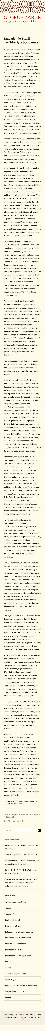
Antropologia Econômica (15, 902)
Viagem (8, 997)
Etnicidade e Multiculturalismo (18, 937)
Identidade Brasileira (23, 801)
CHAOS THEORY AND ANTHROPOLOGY (22, 854)
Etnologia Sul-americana (15, 943)
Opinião (33, 801)
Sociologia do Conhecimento (14, 803)
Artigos (8, 908)
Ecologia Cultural (12, 920)
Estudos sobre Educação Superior (19, 932)
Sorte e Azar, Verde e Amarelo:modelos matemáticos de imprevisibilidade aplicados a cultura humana (21, 882)
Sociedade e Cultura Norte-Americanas (21, 985)
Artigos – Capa (11, 914)
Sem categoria (11, 979)
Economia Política (13, 926)
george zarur (10, 801)
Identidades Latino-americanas (18, 955)
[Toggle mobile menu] (40, 24)
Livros (7, 961)
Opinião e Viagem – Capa (15, 973)
